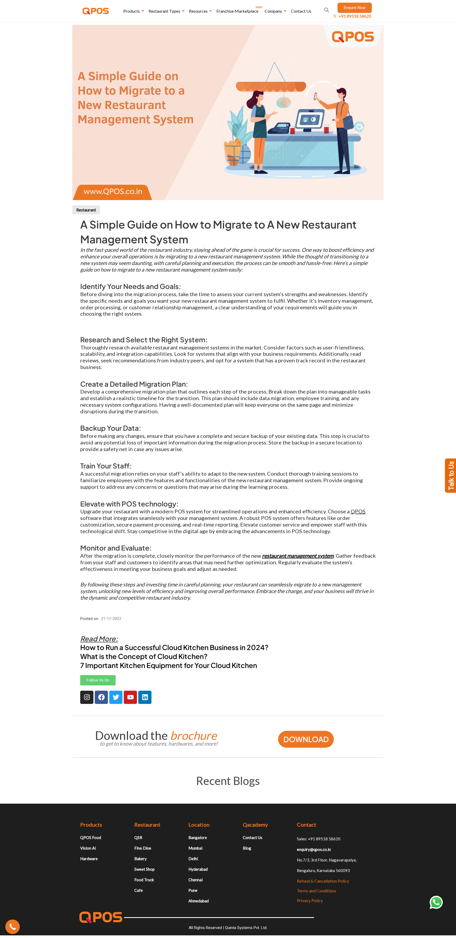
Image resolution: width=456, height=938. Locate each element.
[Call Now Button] (12, 927)
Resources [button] (198, 10)
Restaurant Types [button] (164, 10)
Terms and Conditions (316, 890)
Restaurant (86, 209)
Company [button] (273, 10)
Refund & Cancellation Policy (323, 880)
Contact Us (301, 10)
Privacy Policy (310, 900)
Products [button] (131, 10)
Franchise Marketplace (239, 9)
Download (306, 739)
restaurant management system (298, 555)
